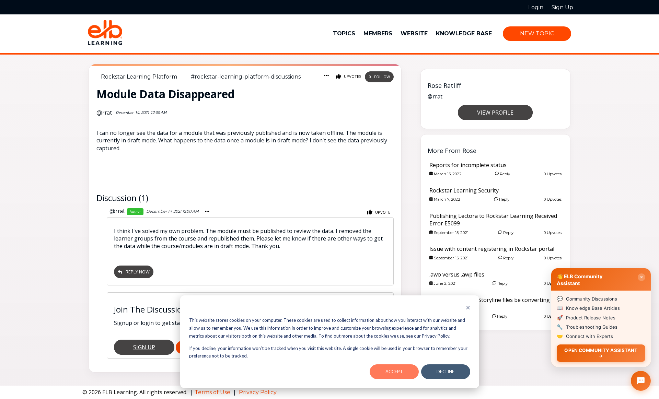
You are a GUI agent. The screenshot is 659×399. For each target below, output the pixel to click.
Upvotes (352, 76)
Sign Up (144, 347)
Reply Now (138, 272)
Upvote (382, 212)
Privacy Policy (258, 392)
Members (377, 33)
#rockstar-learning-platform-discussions (246, 76)
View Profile (495, 112)
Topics (344, 33)
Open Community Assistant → (600, 353)
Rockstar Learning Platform (139, 76)
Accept (394, 371)
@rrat (104, 112)
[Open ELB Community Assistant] (641, 381)
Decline (445, 371)
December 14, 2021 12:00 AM (172, 211)
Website (414, 33)
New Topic (537, 33)
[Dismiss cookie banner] (468, 308)
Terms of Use (213, 392)
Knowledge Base (464, 33)
